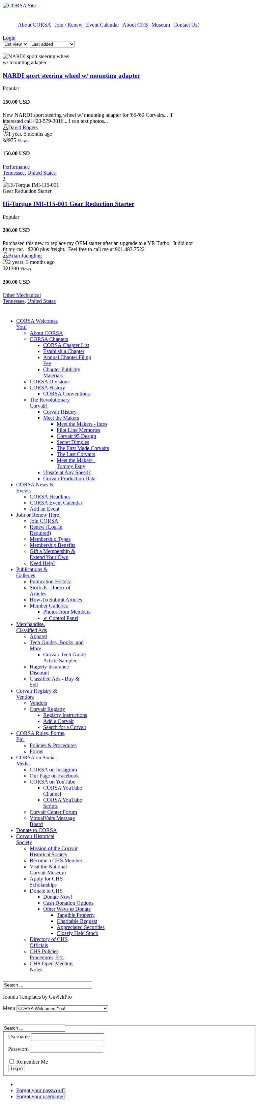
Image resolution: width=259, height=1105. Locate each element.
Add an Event (44, 509)
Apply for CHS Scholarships (46, 882)
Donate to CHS (46, 891)
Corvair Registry (47, 709)
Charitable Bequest (77, 921)
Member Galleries (49, 606)
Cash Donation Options (68, 903)
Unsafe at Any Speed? (67, 472)
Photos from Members (66, 612)
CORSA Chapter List (66, 345)
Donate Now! (58, 897)
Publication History (50, 581)
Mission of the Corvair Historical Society (54, 851)
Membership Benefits (52, 545)
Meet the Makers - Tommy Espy (76, 463)
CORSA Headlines (50, 496)
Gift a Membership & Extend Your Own (52, 554)
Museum (160, 25)
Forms (36, 751)
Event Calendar (102, 25)
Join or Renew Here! (38, 515)
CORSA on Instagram (53, 769)
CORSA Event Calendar (56, 503)
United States (41, 173)
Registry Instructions (65, 715)
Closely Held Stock (77, 933)
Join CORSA (44, 521)
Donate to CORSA (36, 830)
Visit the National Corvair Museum (48, 869)
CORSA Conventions (66, 393)
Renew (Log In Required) (46, 530)
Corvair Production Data (69, 478)
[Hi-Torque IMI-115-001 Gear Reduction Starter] (36, 188)
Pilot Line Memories (78, 430)
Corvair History (60, 412)
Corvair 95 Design (76, 436)
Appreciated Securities (81, 927)
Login (9, 38)
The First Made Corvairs (83, 448)
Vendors (38, 703)
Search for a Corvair (64, 727)
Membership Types (50, 539)
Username (19, 1036)
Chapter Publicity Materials (61, 372)
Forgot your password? (40, 1090)
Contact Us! (186, 25)
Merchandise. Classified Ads (31, 627)
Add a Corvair (58, 721)
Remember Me (32, 1062)
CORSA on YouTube (52, 782)
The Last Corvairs (76, 454)
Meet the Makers (61, 418)
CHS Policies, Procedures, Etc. (47, 954)
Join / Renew (69, 25)
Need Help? (42, 563)
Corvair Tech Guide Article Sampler (64, 657)
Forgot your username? (40, 1096)
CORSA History (47, 387)
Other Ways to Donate (67, 909)
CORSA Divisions (49, 381)
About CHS (135, 25)
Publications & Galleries (32, 572)
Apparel (38, 636)
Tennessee (14, 173)
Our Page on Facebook (54, 776)
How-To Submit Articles (56, 599)
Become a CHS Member (56, 860)
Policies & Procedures (53, 745)
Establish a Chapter (63, 351)
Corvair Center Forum (53, 812)
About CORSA (34, 25)
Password (18, 1049)
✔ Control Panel (60, 618)
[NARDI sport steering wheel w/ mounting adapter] (36, 60)
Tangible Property (76, 915)
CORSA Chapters (49, 339)
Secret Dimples (73, 442)
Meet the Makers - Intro (82, 424)
